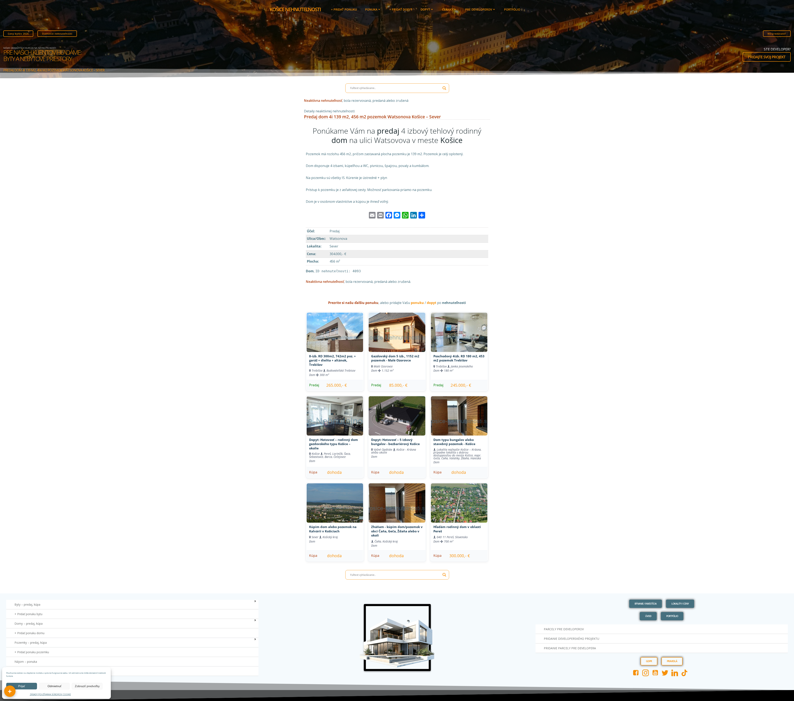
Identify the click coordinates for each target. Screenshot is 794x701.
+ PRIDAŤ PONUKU (344, 9)
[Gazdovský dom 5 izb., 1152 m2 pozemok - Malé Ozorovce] (397, 332)
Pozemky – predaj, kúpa (30, 643)
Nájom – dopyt (24, 671)
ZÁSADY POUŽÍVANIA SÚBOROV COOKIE (50, 694)
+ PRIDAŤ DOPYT (400, 9)
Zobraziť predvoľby (87, 686)
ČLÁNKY (447, 9)
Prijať (21, 686)
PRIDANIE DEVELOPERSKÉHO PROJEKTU (571, 639)
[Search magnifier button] (444, 88)
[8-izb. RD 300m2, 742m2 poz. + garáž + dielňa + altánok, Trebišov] (335, 332)
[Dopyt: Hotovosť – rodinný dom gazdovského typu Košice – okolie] (335, 416)
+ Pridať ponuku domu (29, 633)
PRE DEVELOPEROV (478, 9)
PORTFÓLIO (512, 9)
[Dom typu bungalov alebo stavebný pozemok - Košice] (459, 416)
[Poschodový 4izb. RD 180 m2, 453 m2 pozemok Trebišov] (459, 332)
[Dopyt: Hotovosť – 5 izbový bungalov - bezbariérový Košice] (397, 416)
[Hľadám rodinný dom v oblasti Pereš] (459, 503)
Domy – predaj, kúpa (28, 623)
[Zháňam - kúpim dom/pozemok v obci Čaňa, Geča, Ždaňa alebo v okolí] (397, 503)
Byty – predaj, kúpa (27, 604)
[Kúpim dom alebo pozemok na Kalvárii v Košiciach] (335, 503)
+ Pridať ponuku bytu (28, 614)
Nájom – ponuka (25, 662)
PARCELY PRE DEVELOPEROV (564, 629)
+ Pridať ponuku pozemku (31, 652)
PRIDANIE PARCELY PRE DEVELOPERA (570, 648)
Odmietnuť (54, 686)
